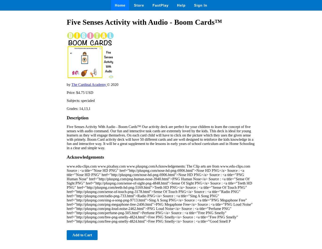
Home (120, 5)
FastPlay (161, 5)
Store (139, 5)
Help (181, 5)
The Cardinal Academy (89, 85)
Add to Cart (82, 235)
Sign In (200, 5)
